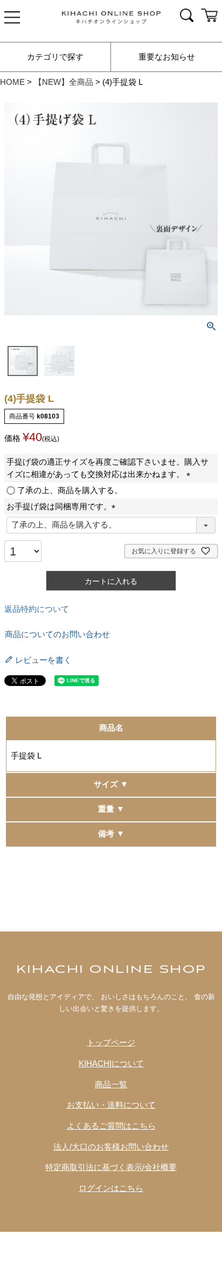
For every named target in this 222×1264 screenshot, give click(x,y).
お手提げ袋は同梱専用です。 (63, 506)
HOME (12, 82)
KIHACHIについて (111, 1063)
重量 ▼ (111, 809)
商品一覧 (111, 1084)
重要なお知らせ (166, 57)
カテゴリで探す (55, 57)
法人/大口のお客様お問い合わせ (111, 1147)
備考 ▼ (111, 833)
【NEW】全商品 (63, 82)
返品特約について (36, 609)
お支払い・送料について (111, 1105)
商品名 (111, 728)
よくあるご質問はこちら (111, 1126)
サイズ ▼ (111, 784)
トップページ (111, 1042)
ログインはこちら (111, 1188)
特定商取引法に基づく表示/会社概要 (111, 1167)
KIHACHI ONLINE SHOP (111, 970)
